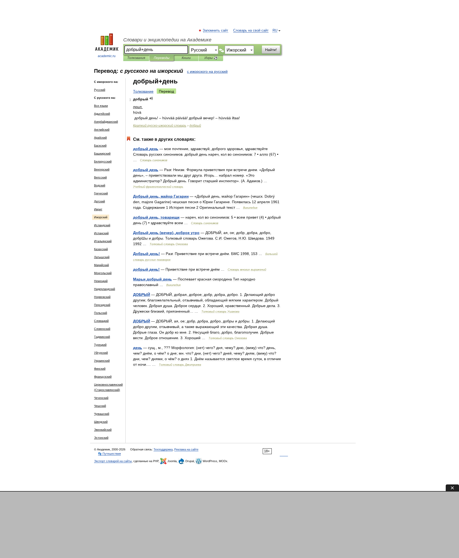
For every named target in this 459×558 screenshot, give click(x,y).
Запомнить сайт (215, 30)
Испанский (101, 233)
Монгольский (103, 273)
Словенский (102, 328)
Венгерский (101, 169)
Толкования (136, 58)
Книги (186, 58)
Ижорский (100, 217)
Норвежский (102, 297)
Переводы (161, 58)
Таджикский (102, 336)
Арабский (100, 137)
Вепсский (100, 177)
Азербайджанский (106, 121)
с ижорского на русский (207, 71)
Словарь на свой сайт (251, 30)
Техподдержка (163, 449)
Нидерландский (104, 289)
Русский (99, 89)
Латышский (101, 257)
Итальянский (103, 241)
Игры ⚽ (211, 58)
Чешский (100, 405)
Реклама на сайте (186, 449)
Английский (101, 129)
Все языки (101, 105)
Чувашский (101, 413)
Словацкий (101, 320)
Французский (103, 376)
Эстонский (101, 437)
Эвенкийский (103, 429)
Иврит (98, 209)
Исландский (102, 225)
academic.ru (107, 56)
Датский (99, 201)
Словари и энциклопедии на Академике (167, 39)
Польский (100, 312)
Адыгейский (102, 113)
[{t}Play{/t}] (151, 98)
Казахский (101, 249)
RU (275, 30)
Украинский (102, 360)
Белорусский (103, 161)
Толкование (143, 91)
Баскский (100, 145)
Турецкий (100, 344)
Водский (99, 185)
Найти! (271, 50)
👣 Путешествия (109, 453)
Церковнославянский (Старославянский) (108, 387)
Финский (99, 368)
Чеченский (101, 397)
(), (166, 233)
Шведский (101, 421)
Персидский (102, 304)
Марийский (101, 265)
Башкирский (102, 153)
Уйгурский (101, 352)
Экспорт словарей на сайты (113, 461)
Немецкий (101, 281)
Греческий (101, 193)
